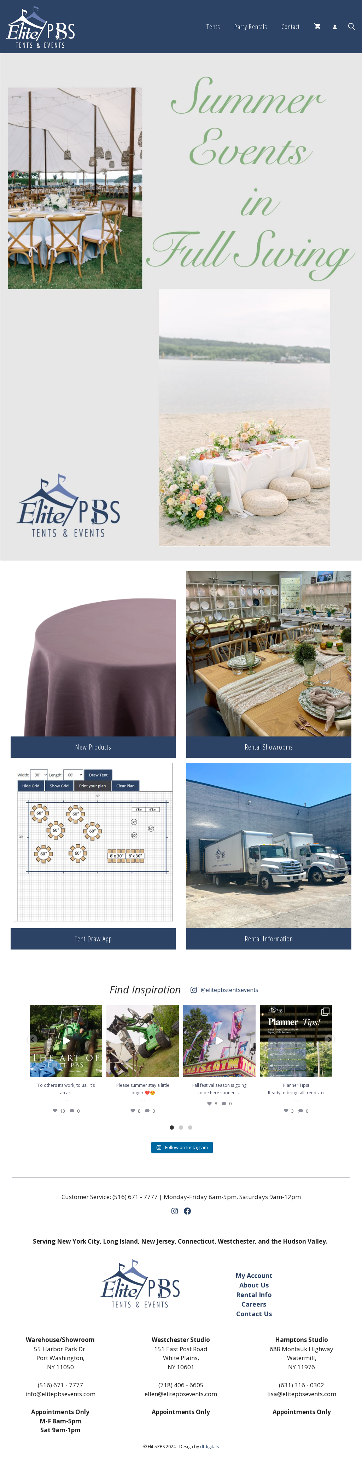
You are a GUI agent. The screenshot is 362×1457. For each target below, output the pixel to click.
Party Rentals (250, 26)
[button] (351, 26)
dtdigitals (209, 1447)
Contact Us (254, 1313)
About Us (254, 1285)
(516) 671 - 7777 (135, 1197)
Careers (253, 1304)
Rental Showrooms (269, 747)
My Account (254, 1275)
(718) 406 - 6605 (181, 1385)
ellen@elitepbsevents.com (181, 1394)
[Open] (66, 1041)
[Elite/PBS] (40, 26)
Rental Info (254, 1294)
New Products (93, 747)
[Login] (334, 26)
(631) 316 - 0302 (301, 1385)
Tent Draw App (93, 938)
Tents (213, 26)
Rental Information (269, 938)
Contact (290, 26)
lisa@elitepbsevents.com (301, 1394)
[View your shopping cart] (317, 26)
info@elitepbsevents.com (60, 1394)
